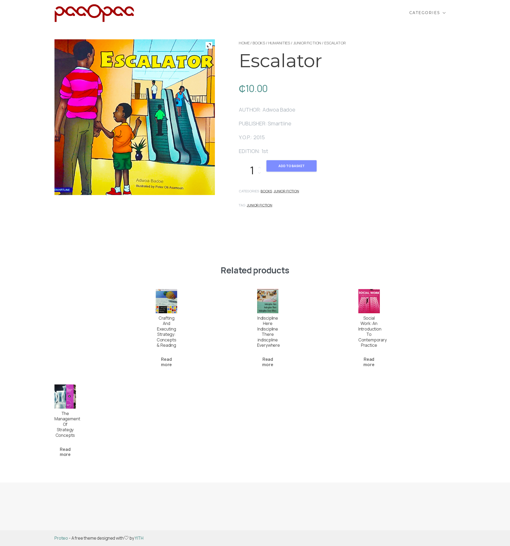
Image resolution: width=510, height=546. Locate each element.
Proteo (61, 538)
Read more (166, 361)
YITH (139, 538)
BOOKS (259, 42)
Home (244, 42)
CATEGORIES (424, 12)
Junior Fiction (259, 205)
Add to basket (291, 166)
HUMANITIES (279, 42)
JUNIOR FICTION (307, 42)
